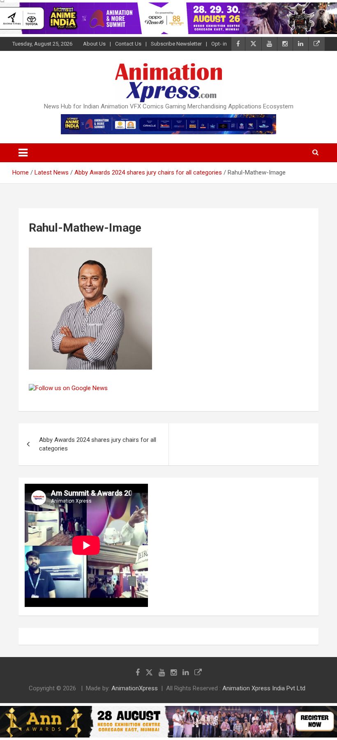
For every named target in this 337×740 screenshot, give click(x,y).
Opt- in (219, 44)
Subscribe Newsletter (176, 44)
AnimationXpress (134, 688)
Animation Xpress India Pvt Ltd (263, 688)
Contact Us (128, 44)
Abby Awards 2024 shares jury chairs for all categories (97, 444)
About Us (94, 44)
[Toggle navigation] (23, 152)
